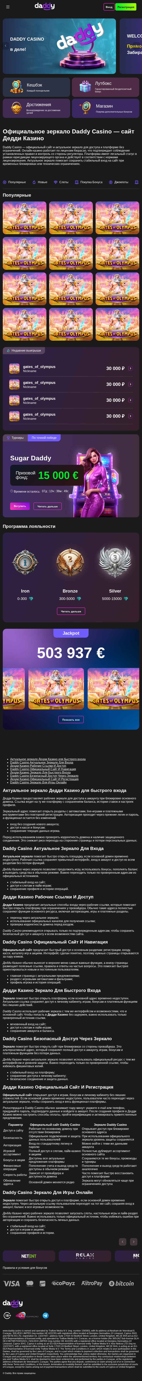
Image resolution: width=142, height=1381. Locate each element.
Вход (109, 7)
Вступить (20, 506)
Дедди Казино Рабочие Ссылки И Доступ (38, 765)
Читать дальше (48, 506)
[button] (5, 46)
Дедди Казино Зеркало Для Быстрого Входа (40, 772)
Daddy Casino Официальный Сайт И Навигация (43, 769)
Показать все (71, 719)
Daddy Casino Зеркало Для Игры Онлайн (38, 782)
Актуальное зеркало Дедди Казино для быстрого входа (48, 759)
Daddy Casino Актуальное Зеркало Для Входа (41, 762)
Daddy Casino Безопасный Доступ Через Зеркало (44, 775)
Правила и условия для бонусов (25, 1267)
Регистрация (126, 7)
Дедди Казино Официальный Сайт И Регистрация (44, 779)
